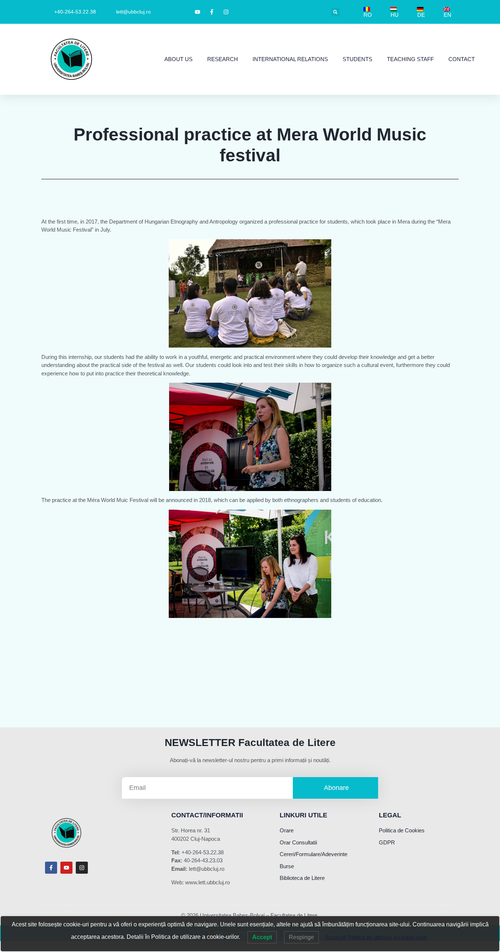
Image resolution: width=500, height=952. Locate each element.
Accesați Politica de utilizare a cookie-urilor (376, 937)
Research (222, 59)
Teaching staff (410, 59)
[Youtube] (66, 868)
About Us (178, 59)
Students (357, 59)
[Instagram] (82, 868)
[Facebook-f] (51, 868)
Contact (461, 59)
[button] (335, 12)
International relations (290, 59)
